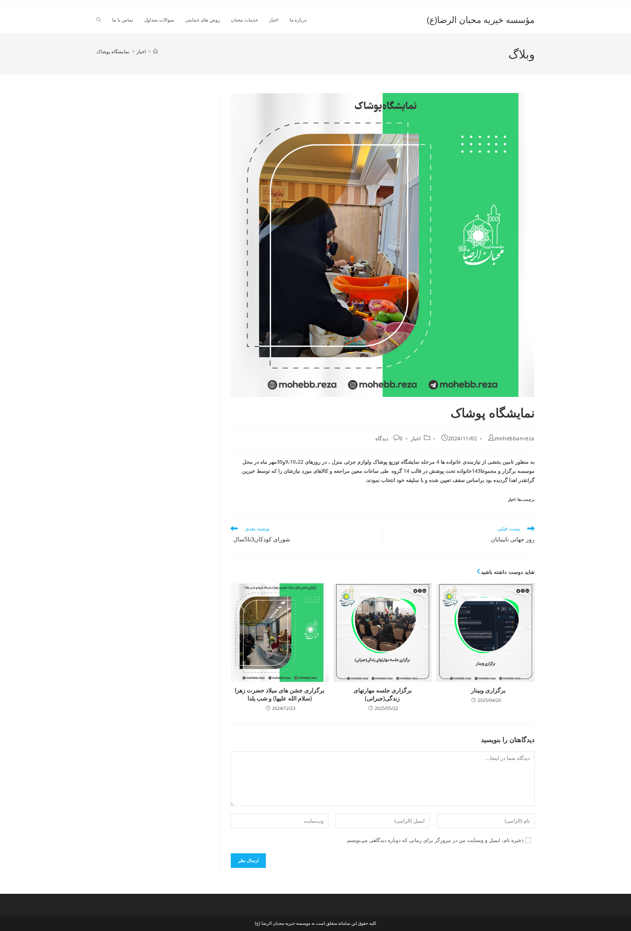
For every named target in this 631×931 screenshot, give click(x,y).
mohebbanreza (515, 438)
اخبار (415, 438)
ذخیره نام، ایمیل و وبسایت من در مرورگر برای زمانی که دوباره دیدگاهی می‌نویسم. (435, 840)
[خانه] (155, 51)
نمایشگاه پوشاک (113, 51)
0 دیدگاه (389, 438)
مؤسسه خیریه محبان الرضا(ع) (481, 19)
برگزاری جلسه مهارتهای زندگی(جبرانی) (382, 694)
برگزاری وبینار (485, 690)
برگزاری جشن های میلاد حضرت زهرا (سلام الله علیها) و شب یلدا (279, 694)
